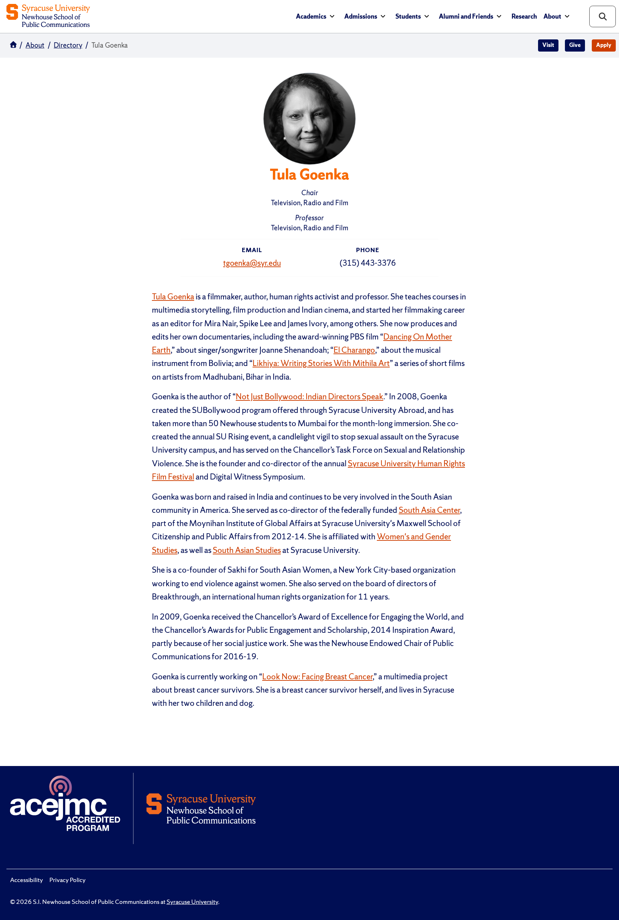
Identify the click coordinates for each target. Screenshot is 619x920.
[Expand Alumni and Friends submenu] (499, 16)
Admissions (360, 16)
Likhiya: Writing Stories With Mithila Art (321, 363)
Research (524, 16)
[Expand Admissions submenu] (383, 16)
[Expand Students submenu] (426, 16)
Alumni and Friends (466, 16)
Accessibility (26, 880)
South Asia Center (429, 510)
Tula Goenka (173, 296)
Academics (311, 16)
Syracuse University (192, 902)
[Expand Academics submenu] (332, 16)
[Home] (48, 16)
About (552, 16)
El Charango (354, 350)
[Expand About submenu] (567, 16)
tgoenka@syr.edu (252, 263)
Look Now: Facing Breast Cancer (317, 676)
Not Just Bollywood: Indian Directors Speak (309, 396)
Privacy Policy (67, 880)
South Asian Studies (247, 550)
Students (408, 16)
